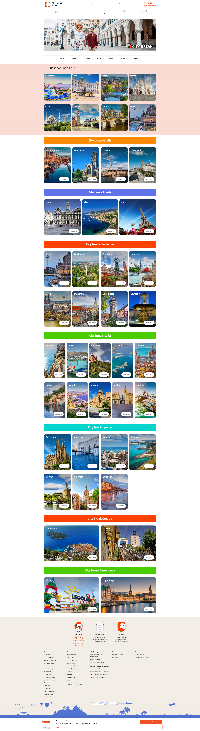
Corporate (47, 688)
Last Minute (57, 12)
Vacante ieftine (48, 697)
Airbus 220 (70, 657)
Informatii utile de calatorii (74, 666)
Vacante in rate (71, 663)
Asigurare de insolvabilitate (97, 662)
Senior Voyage (105, 12)
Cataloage (69, 671)
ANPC (68, 680)
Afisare (58, 727)
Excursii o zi (144, 12)
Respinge (151, 726)
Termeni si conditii (95, 669)
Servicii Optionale (95, 659)
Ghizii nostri (47, 666)
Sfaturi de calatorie (72, 669)
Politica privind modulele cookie (99, 677)
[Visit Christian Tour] (53, 4)
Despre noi (47, 654)
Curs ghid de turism (49, 680)
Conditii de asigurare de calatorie (99, 672)
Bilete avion (124, 12)
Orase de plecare (71, 654)
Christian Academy (49, 677)
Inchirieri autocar (72, 660)
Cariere (46, 683)
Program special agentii (142, 657)
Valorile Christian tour (50, 660)
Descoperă (64, 179)
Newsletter (70, 674)
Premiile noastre (49, 694)
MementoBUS (48, 685)
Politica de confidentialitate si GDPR (100, 674)
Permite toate (151, 721)
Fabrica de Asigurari (49, 691)
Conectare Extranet (117, 654)
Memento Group (48, 669)
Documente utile (71, 677)
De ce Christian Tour (49, 657)
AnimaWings (47, 671)
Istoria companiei (49, 663)
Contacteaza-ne (139, 654)
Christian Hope (48, 674)
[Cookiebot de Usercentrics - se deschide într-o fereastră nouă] (46, 728)
